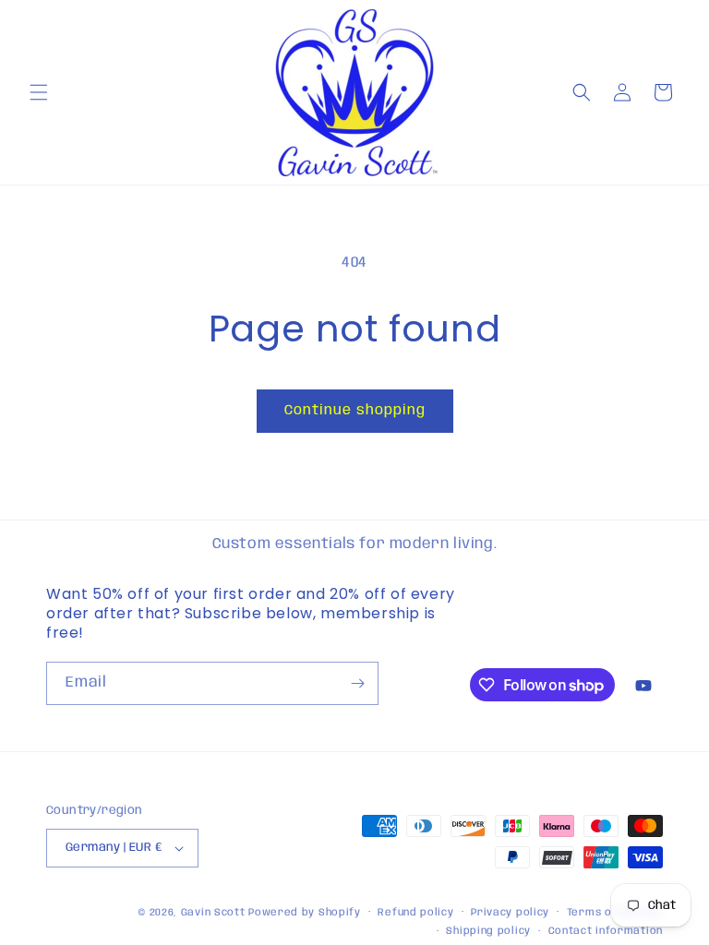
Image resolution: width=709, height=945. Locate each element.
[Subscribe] (357, 683)
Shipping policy (488, 931)
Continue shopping (355, 410)
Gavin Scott (214, 912)
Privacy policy (510, 912)
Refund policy (415, 912)
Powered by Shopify (304, 912)
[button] (38, 92)
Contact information (605, 931)
